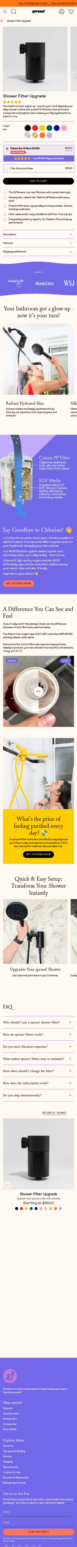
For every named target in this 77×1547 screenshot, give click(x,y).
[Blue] (36, 1208)
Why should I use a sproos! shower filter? (31, 1022)
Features (8, 243)
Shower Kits (10, 1418)
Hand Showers (11, 1413)
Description (9, 234)
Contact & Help (11, 1472)
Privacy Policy (55, 1538)
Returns (7, 1456)
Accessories (9, 1424)
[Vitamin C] (55, 1208)
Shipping (8, 1461)
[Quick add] (7, 1185)
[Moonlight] (45, 1208)
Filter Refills (9, 1429)
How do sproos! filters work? (23, 1034)
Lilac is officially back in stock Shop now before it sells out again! (35, 3)
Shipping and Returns (14, 251)
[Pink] (40, 1208)
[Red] (21, 1208)
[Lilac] (60, 1208)
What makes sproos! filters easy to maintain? (33, 1059)
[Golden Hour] (50, 1208)
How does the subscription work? (25, 1083)
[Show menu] (5, 11)
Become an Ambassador (16, 1477)
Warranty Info (10, 1467)
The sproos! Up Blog (14, 1451)
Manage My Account (14, 1482)
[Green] (31, 1208)
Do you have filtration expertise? (25, 1046)
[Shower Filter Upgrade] (38, 1153)
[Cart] (71, 11)
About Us (8, 1446)
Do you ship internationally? (22, 1095)
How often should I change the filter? (28, 1071)
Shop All (7, 1408)
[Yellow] (26, 1208)
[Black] (16, 1208)
